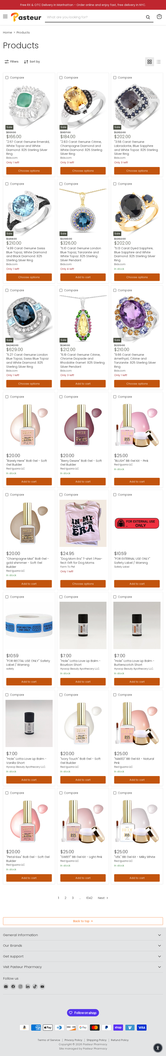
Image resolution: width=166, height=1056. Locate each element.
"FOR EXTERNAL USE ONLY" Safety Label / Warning (132, 560)
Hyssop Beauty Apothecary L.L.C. (80, 668)
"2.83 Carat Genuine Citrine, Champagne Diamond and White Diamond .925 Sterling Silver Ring (81, 148)
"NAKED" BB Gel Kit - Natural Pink (134, 761)
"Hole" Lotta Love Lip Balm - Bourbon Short (80, 663)
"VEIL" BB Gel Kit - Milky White (134, 857)
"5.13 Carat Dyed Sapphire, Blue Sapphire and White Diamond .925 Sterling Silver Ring (134, 254)
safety (10, 668)
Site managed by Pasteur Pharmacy (83, 1049)
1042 (89, 898)
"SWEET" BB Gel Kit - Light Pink (81, 857)
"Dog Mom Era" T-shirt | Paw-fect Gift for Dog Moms (81, 560)
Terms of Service (49, 1040)
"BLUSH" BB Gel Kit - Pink (131, 461)
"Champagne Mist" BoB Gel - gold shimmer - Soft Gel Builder (27, 562)
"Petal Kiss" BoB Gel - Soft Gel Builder (28, 859)
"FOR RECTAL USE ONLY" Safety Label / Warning (28, 663)
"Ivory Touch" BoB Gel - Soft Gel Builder (80, 761)
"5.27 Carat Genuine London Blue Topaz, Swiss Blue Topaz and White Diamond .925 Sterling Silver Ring (27, 360)
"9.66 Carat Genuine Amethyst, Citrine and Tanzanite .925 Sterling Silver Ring (135, 360)
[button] (158, 1048)
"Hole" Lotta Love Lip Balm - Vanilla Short (26, 761)
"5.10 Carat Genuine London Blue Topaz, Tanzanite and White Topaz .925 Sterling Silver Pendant (80, 254)
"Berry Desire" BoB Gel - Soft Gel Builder (81, 463)
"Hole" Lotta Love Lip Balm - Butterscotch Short (134, 663)
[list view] (158, 61)
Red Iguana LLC (15, 468)
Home (7, 32)
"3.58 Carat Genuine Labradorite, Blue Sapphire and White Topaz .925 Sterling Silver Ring (136, 148)
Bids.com (12, 157)
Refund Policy (120, 1040)
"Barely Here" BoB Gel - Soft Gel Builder (26, 463)
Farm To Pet (67, 566)
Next (101, 898)
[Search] (148, 17)
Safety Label (121, 566)
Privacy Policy (73, 1040)
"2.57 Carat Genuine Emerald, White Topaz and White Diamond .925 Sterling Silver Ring (28, 148)
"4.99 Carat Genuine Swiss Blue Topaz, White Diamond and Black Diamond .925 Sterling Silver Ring (26, 254)
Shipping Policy (96, 1040)
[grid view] (149, 61)
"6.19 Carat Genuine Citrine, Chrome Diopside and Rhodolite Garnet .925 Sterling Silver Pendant (82, 360)
